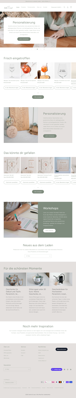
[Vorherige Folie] (31, 49)
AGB (39, 353)
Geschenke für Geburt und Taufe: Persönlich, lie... (13, 291)
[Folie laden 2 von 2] (37, 49)
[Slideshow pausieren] (44, 49)
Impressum (41, 358)
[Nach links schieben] (34, 93)
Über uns (6, 355)
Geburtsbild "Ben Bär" (9, 175)
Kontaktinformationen (59, 387)
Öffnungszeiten (8, 353)
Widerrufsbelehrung (43, 350)
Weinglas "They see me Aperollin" (28, 80)
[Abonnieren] (49, 256)
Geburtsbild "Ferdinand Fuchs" (44, 175)
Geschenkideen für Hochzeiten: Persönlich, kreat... (60, 291)
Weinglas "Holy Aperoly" (43, 80)
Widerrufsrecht (50, 387)
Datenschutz (41, 355)
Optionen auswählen (12, 182)
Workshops (6, 358)
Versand (23, 353)
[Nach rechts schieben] (41, 93)
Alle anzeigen (38, 97)
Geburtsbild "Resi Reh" (26, 175)
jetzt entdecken (24, 39)
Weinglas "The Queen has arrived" (62, 80)
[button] (64, 7)
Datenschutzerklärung (36, 387)
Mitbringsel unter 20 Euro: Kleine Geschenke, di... (37, 291)
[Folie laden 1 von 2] (35, 49)
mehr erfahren (49, 230)
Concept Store (7, 350)
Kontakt (23, 350)
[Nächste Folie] (41, 49)
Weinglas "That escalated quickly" (12, 80)
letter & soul (9, 387)
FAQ (22, 355)
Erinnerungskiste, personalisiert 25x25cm (61, 176)
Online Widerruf (42, 360)
